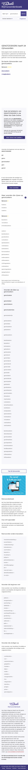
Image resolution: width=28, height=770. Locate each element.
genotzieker (8, 301)
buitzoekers (7, 346)
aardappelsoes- (8, 633)
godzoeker (7, 384)
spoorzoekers (7, 413)
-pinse (5, 689)
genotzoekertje (8, 315)
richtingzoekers (6, 263)
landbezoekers (8, 448)
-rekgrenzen (7, 681)
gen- (3, 165)
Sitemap (8, 768)
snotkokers (7, 408)
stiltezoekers (5, 275)
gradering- (7, 615)
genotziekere (8, 304)
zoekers (4, 231)
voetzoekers (5, 245)
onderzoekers (5, 257)
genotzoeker (8, 295)
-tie (5, 679)
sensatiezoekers (8, 405)
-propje (6, 687)
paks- (5, 623)
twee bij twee (7, 570)
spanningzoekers (6, 269)
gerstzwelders (8, 436)
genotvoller (7, 366)
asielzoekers (5, 248)
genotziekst (7, 375)
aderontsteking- (8, 628)
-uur (5, 659)
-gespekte (7, 664)
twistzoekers (7, 416)
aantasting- (7, 603)
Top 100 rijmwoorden (14, 471)
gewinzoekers (8, 326)
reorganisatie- (8, 600)
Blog (3, 768)
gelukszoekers (8, 335)
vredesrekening (8, 544)
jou (5, 567)
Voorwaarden (22, 768)
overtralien (7, 550)
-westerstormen (8, 661)
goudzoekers (5, 237)
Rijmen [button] (24, 13)
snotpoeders (7, 411)
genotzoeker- (6, 161)
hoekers (4, 204)
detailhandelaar (8, 572)
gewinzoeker (7, 381)
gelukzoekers (5, 254)
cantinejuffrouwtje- (9, 613)
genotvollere (7, 369)
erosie (5, 562)
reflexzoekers (5, 260)
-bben (5, 669)
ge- (3, 155)
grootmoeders (8, 393)
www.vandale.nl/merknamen (16, 752)
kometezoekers (8, 445)
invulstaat (7, 555)
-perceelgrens (8, 692)
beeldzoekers (5, 234)
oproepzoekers (8, 451)
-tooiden (6, 666)
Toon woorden (14, 187)
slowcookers (5, 71)
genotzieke (7, 323)
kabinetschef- (8, 626)
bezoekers (4, 220)
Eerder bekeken (7, 18)
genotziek (6, 372)
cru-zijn (6, 575)
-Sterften (6, 684)
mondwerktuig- (8, 610)
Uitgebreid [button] (23, 18)
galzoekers (7, 349)
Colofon (14, 768)
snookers (4, 207)
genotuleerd (7, 364)
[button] (25, 197)
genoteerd (7, 355)
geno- (3, 158)
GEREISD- (6, 605)
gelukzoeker (7, 352)
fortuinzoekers (6, 251)
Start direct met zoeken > (14, 137)
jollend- (6, 598)
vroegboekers (6, 74)
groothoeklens (8, 439)
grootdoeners (8, 390)
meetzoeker (7, 399)
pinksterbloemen (8, 560)
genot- (4, 168)
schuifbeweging (8, 565)
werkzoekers (7, 425)
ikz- (5, 631)
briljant (6, 557)
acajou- (6, 608)
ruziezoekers (5, 266)
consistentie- (7, 618)
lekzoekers (7, 396)
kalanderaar (7, 547)
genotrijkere (7, 361)
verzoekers (5, 222)
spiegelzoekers (6, 272)
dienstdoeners (8, 434)
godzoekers (7, 329)
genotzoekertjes (9, 310)
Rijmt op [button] (5, 13)
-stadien (6, 674)
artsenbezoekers (6, 225)
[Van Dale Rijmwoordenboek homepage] (9, 3)
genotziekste (7, 378)
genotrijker (7, 358)
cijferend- (6, 621)
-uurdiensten (7, 656)
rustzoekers (5, 240)
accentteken (7, 542)
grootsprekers (8, 442)
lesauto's (6, 552)
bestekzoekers (8, 431)
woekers (4, 210)
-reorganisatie (8, 676)
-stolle (5, 671)
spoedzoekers (5, 242)
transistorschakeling (9, 539)
